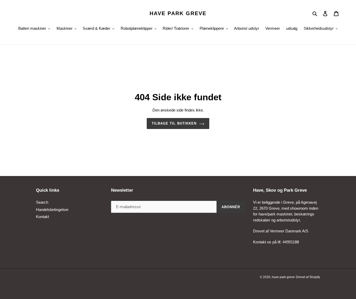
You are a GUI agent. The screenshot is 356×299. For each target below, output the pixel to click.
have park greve (178, 13)
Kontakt (42, 216)
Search (42, 202)
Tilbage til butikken (174, 123)
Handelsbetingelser (52, 209)
